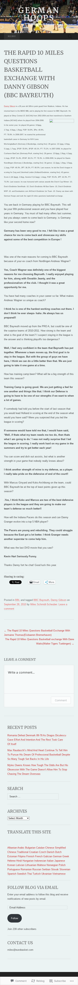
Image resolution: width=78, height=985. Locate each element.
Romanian (26, 869)
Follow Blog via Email (32, 887)
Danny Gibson (9, 106)
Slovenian (64, 869)
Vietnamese (59, 873)
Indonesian (40, 860)
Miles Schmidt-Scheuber (43, 604)
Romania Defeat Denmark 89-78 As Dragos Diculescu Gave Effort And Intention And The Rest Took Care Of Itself (36, 739)
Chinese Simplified (55, 847)
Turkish (37, 873)
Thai (29, 873)
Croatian (33, 852)
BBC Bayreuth (41, 600)
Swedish (21, 873)
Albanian (12, 847)
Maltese (41, 865)
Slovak (55, 869)
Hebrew (11, 860)
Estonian (12, 856)
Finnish (30, 856)
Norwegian (52, 865)
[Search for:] (70, 36)
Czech (42, 852)
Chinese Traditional (17, 852)
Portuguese (13, 869)
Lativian (20, 865)
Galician (47, 856)
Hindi (19, 860)
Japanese (59, 860)
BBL (17, 600)
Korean (11, 865)
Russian (36, 869)
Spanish (11, 873)
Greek (65, 856)
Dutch (58, 852)
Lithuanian (30, 865)
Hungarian (28, 860)
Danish (50, 852)
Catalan (40, 847)
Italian (50, 860)
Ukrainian (46, 873)
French (39, 856)
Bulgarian (30, 847)
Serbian (46, 869)
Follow (14, 918)
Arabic (20, 847)
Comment (61, 700)
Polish (62, 865)
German (57, 856)
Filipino (22, 856)
